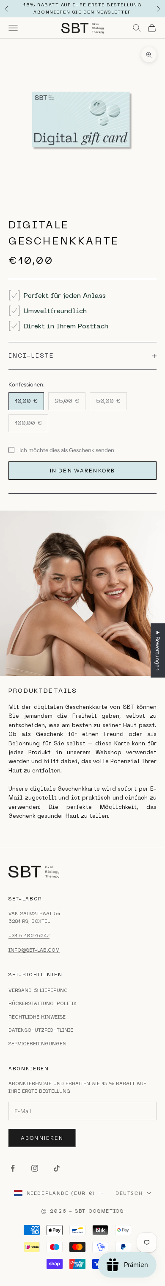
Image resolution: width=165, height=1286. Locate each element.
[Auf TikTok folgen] (56, 1168)
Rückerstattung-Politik (42, 1003)
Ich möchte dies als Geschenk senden (66, 450)
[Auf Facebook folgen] (12, 1168)
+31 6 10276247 (29, 936)
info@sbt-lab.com (34, 950)
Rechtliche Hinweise (37, 1017)
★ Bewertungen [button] (157, 650)
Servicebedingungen (37, 1044)
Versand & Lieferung (38, 990)
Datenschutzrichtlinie (40, 1030)
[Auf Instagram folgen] (34, 1168)
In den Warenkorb (83, 470)
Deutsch (129, 1193)
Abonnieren (42, 1138)
